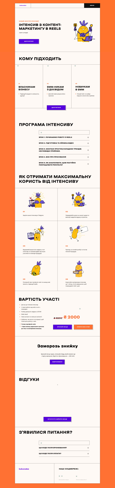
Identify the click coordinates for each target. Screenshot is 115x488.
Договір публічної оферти (64, 479)
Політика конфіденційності (81, 479)
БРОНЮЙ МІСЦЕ (62, 326)
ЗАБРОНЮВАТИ (57, 361)
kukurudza (23, 5)
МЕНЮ (92, 5)
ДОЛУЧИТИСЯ (28, 41)
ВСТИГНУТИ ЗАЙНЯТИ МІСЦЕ (57, 419)
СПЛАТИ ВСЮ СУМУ (83, 326)
